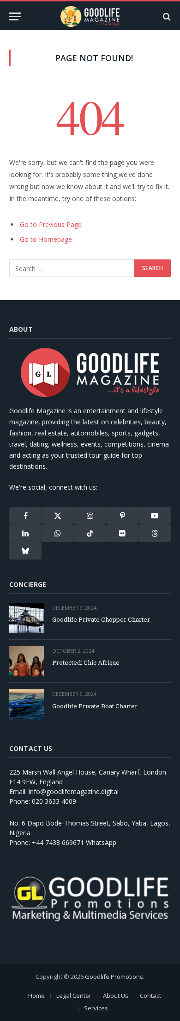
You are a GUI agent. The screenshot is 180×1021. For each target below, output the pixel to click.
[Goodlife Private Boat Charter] (26, 704)
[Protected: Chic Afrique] (26, 661)
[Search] (166, 16)
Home (36, 995)
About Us (115, 995)
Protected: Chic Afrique (86, 662)
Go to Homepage (46, 239)
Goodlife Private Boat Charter (95, 706)
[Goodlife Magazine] (89, 16)
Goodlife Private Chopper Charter (101, 619)
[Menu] (15, 16)
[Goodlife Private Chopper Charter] (26, 618)
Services (96, 1008)
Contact (150, 995)
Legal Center (73, 995)
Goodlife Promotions (114, 976)
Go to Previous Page (51, 224)
